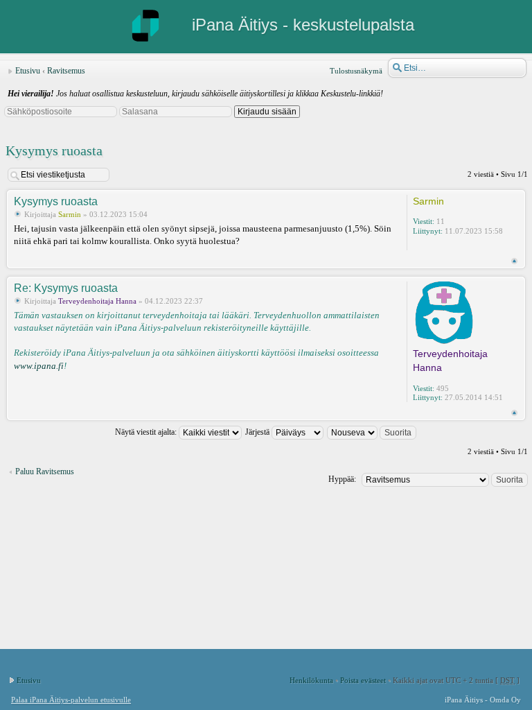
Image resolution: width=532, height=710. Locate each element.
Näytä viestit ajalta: (147, 432)
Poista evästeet (363, 680)
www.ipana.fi (39, 366)
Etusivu (27, 71)
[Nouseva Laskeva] (372, 432)
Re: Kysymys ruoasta (66, 288)
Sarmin (69, 214)
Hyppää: (342, 479)
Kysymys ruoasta (54, 150)
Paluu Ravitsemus (44, 471)
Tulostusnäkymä (356, 71)
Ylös (514, 261)
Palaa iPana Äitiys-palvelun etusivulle (71, 699)
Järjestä (258, 432)
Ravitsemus (66, 71)
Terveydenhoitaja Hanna (97, 301)
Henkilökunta (311, 680)
